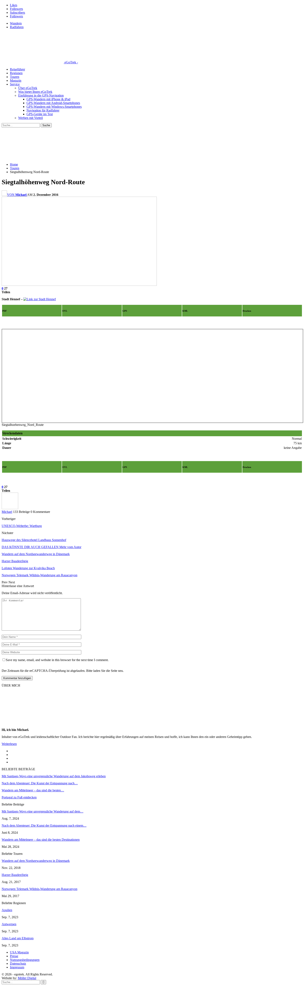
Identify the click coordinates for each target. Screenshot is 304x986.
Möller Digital (27, 978)
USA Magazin (19, 952)
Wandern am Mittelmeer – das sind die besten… (33, 790)
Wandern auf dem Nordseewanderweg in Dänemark (36, 860)
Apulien (7, 910)
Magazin (15, 80)
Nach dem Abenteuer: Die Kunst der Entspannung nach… (40, 783)
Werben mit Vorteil (30, 118)
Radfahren (17, 27)
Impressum (17, 967)
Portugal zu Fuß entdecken (19, 797)
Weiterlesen (9, 744)
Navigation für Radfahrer (42, 110)
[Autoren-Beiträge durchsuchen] (10, 508)
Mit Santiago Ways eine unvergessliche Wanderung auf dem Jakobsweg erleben (54, 776)
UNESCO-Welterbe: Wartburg (22, 526)
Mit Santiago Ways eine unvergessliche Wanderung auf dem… (42, 811)
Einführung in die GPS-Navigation (41, 95)
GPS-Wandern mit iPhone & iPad (48, 99)
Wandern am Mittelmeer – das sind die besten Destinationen (41, 839)
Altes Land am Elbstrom (18, 938)
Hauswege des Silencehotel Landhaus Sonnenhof (34, 540)
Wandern (16, 23)
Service (15, 84)
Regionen (16, 73)
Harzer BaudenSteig (15, 875)
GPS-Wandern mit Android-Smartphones (53, 103)
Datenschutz (18, 963)
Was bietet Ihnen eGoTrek (35, 91)
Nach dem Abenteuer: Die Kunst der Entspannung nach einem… (44, 825)
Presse (14, 956)
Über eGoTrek (27, 88)
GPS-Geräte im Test (39, 114)
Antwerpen (9, 924)
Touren (14, 77)
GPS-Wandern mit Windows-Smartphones (54, 106)
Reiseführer (17, 69)
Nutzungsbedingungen (24, 960)
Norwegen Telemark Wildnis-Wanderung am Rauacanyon (39, 889)
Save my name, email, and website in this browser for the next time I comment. (57, 660)
